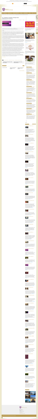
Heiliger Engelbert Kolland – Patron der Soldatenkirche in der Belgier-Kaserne (30, 87)
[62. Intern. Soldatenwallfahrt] (27, 401)
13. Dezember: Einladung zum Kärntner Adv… (29, 200)
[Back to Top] (2, 417)
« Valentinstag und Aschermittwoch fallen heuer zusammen (7, 62)
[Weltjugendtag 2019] (33, 397)
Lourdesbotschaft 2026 (4, 67)
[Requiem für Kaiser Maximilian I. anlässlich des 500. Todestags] (27, 397)
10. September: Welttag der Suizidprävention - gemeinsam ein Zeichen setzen (30, 74)
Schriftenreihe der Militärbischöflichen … (29, 353)
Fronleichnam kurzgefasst (27, 160)
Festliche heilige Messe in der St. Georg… (29, 151)
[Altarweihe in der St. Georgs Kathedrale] (27, 393)
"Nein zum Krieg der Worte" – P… (28, 263)
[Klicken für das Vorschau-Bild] (13, 23)
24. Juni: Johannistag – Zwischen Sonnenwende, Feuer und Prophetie (30, 99)
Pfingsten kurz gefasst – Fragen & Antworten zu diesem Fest (29, 109)
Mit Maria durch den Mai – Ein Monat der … (29, 256)
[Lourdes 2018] (33, 393)
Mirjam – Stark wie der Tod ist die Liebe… (29, 134)
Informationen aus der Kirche (29, 86)
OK (12, 3)
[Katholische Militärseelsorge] (7, 9)
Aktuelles (8, 14)
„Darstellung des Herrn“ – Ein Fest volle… (29, 177)
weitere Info (25, 3)
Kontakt (26, 5)
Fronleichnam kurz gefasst (29, 103)
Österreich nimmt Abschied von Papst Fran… (29, 319)
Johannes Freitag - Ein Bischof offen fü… (29, 287)
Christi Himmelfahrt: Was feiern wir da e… (29, 216)
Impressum (24, 5)
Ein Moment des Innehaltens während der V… (29, 240)
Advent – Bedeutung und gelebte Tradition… (30, 55)
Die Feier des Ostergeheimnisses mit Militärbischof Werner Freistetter (13, 68)
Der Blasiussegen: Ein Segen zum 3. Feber (29, 32)
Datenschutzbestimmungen (22, 413)
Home (5, 14)
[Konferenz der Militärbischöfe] (33, 401)
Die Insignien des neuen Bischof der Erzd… (29, 43)
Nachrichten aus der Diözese (12, 14)
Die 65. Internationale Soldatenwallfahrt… (29, 224)
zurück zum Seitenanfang (21, 70)
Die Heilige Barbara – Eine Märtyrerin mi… (29, 185)
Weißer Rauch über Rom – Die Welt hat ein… (29, 279)
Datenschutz (30, 5)
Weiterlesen (26, 53)
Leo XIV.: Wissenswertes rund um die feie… (29, 248)
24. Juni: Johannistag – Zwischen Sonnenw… (29, 209)
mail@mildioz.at (21, 412)
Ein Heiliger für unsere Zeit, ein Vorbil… (29, 192)
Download (28, 5)
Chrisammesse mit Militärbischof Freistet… (29, 344)
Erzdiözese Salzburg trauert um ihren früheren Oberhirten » (18, 62)
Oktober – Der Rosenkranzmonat (29, 67)
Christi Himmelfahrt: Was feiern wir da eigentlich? (30, 114)
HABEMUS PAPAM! (27, 271)
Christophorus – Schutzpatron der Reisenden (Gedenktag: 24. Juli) (29, 80)
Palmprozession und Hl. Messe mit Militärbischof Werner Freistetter (21, 68)
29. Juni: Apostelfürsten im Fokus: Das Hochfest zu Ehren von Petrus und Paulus (30, 93)
